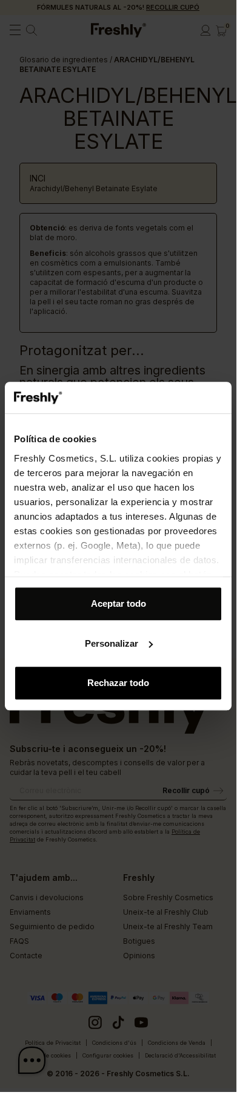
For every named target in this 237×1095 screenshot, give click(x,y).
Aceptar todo (118, 603)
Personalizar (111, 643)
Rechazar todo (118, 683)
